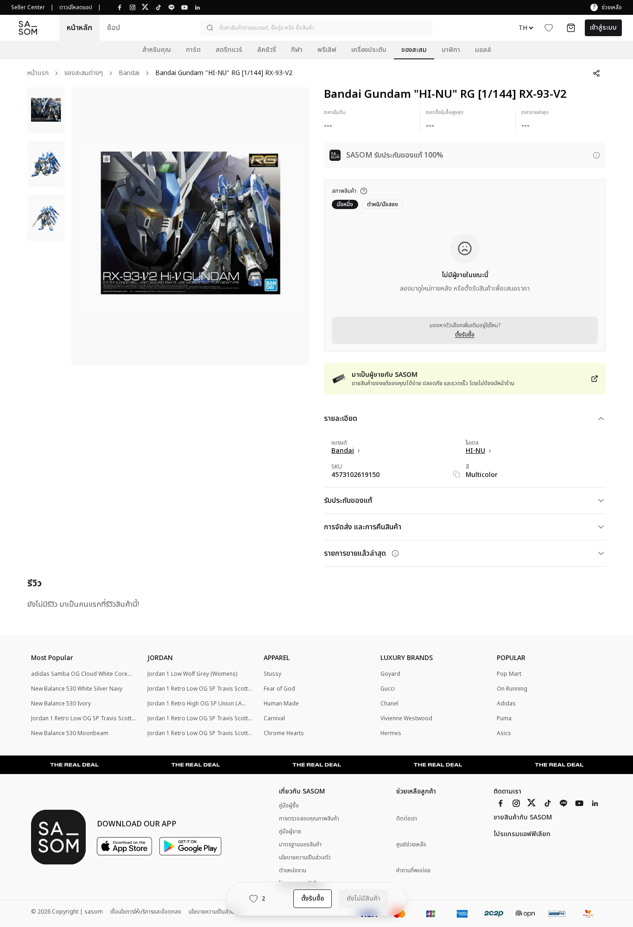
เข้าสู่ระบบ (603, 27)
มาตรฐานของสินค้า (300, 844)
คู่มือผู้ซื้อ (289, 805)
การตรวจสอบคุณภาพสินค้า (309, 818)
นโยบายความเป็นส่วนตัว (305, 857)
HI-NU (475, 451)
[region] (190, 226)
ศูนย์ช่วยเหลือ (411, 845)
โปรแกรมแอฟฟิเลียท (522, 834)
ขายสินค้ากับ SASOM (523, 817)
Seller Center (28, 7)
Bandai (129, 73)
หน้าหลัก (79, 27)
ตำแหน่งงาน (292, 870)
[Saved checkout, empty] (571, 28)
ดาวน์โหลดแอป (75, 7)
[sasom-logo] (27, 28)
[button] (316, 27)
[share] (596, 73)
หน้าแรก (38, 73)
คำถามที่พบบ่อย (413, 871)
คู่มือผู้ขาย (290, 831)
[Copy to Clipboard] (456, 474)
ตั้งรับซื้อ (465, 334)
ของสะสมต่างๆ (83, 73)
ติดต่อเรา (406, 819)
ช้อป (113, 27)
